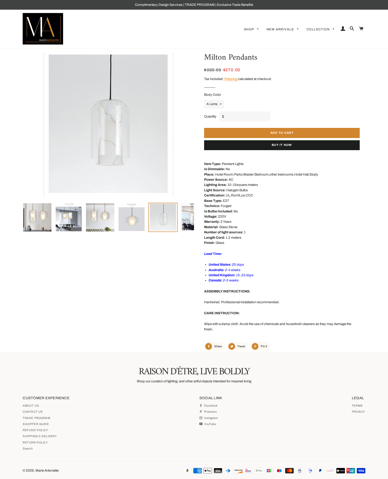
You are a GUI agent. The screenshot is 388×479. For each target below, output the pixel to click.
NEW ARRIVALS (281, 29)
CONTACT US (33, 411)
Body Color (212, 94)
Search (28, 448)
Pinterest (210, 411)
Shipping (230, 79)
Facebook (210, 405)
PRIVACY (358, 411)
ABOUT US (31, 405)
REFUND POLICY (35, 430)
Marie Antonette (47, 470)
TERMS (357, 405)
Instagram (210, 418)
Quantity (210, 116)
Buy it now (282, 145)
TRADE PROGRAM (36, 418)
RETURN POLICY (35, 442)
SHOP (249, 29)
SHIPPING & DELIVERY (40, 436)
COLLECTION (318, 29)
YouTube (209, 424)
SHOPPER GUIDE (36, 424)
